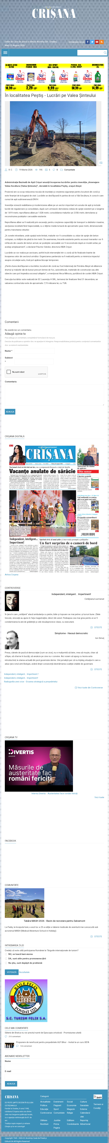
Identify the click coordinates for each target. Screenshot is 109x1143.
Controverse (12, 588)
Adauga (11, 1084)
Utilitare (43, 1120)
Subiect (9, 359)
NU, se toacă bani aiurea (20, 954)
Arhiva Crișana (11, 574)
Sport (56, 1109)
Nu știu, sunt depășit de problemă (25, 963)
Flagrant (57, 1105)
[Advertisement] (26, 712)
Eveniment (58, 1101)
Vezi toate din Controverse (90, 687)
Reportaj (84, 1120)
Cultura (83, 1101)
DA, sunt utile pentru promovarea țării (27, 958)
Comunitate (69, 170)
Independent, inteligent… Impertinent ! (21, 674)
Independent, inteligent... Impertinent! (71, 594)
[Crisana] (54, 13)
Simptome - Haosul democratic (71, 633)
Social (70, 1101)
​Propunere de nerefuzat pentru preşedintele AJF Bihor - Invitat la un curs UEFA (52, 1042)
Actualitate (45, 1101)
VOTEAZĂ (11, 972)
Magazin (71, 1109)
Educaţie (44, 1109)
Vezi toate (99, 797)
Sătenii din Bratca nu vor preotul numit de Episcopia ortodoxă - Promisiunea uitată (43, 1032)
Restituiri (44, 1124)
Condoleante (73, 1124)
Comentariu (9, 381)
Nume (8, 351)
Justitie (57, 1120)
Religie (70, 1113)
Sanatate (84, 1105)
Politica (43, 1105)
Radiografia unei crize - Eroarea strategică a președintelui (30, 681)
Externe (83, 1109)
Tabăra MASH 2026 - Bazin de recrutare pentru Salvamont (54, 920)
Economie (71, 1105)
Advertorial (85, 1124)
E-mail (8, 1071)
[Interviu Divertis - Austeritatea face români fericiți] (54, 766)
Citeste (98, 627)
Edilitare (70, 1120)
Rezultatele (24, 972)
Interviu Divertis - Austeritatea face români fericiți (54, 793)
